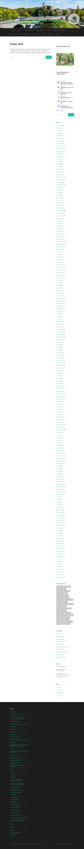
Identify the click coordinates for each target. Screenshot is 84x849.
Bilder (66, 593)
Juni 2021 (58, 282)
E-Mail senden (59, 677)
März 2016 (58, 445)
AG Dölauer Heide (15, 797)
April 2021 (58, 288)
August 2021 (59, 277)
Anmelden (58, 687)
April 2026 (58, 135)
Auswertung (67, 590)
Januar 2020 (59, 326)
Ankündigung (59, 639)
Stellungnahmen (59, 657)
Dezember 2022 (59, 239)
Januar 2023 (59, 236)
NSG (58, 617)
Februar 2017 (59, 417)
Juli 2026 (58, 128)
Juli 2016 (58, 435)
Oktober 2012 (59, 551)
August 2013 (59, 525)
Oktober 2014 (59, 489)
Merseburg (67, 614)
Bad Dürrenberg (60, 593)
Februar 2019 (59, 355)
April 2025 (58, 166)
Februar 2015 (59, 479)
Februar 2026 (59, 140)
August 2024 (59, 187)
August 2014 (59, 494)
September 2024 (60, 184)
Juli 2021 (58, 280)
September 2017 (60, 399)
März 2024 (58, 200)
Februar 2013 (59, 540)
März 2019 (58, 352)
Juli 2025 (58, 159)
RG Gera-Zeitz (13, 742)
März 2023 (58, 231)
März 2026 (58, 138)
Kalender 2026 (13, 734)
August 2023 (59, 218)
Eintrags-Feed (59, 689)
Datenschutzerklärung (15, 832)
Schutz (58, 621)
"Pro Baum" (59, 586)
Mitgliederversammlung (65, 97)
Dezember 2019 (59, 329)
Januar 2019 (59, 357)
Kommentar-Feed (60, 692)
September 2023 (60, 215)
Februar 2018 (59, 386)
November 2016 (59, 424)
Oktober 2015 (59, 458)
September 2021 (60, 275)
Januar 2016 (59, 450)
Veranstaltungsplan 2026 (15, 762)
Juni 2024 (58, 192)
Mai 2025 (58, 164)
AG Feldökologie (14, 799)
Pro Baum (58, 654)
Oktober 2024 (59, 182)
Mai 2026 (58, 133)
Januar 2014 (59, 512)
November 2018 (59, 362)
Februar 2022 (59, 262)
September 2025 (60, 153)
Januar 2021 (59, 295)
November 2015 (59, 455)
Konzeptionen (13, 834)
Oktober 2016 (59, 427)
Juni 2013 (58, 530)
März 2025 (58, 169)
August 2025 (59, 156)
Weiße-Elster (59, 623)
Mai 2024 (58, 195)
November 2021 (59, 269)
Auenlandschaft (60, 590)
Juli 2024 (58, 189)
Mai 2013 (58, 533)
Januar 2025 (59, 174)
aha (69, 586)
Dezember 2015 (59, 453)
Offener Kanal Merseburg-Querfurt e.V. (20, 34)
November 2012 (59, 548)
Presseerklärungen (60, 652)
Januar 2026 (59, 143)
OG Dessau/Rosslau (15, 809)
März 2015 (58, 476)
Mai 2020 (58, 316)
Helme (58, 610)
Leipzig (58, 614)
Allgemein (58, 636)
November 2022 (59, 241)
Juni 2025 (58, 161)
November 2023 (59, 210)
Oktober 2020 (59, 303)
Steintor (66, 621)
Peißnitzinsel (67, 617)
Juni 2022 (58, 254)
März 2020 (58, 321)
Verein (19, 30)
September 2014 (60, 491)
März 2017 (58, 414)
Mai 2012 (58, 564)
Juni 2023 (58, 223)
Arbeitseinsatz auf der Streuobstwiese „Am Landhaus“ (67, 107)
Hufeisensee (68, 612)
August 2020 (59, 308)
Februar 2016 (59, 448)
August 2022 (59, 249)
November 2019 (59, 331)
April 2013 (58, 535)
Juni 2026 (58, 130)
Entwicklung (70, 599)
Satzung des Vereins (15, 787)
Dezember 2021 (59, 267)
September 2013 (60, 522)
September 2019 (60, 337)
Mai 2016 (58, 440)
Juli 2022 (58, 251)
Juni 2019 (58, 344)
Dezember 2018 (59, 360)
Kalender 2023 (13, 726)
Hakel (66, 608)
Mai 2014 (58, 502)
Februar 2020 (59, 324)
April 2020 (58, 319)
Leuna (62, 614)
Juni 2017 (58, 406)
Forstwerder (59, 606)
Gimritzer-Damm (60, 608)
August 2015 (59, 463)
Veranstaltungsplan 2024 (15, 760)
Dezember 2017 (59, 391)
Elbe (65, 599)
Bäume (66, 595)
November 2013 (59, 517)
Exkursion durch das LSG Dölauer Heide (65, 93)
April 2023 (58, 228)
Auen (65, 588)
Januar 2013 (59, 543)
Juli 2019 (58, 342)
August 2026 (59, 125)
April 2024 (58, 197)
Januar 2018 (59, 388)
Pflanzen (58, 619)
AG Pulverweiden (15, 804)
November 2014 (59, 486)
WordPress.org (59, 695)
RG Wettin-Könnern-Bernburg (17, 820)
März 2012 (58, 569)
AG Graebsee (14, 802)
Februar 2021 (59, 293)
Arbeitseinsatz (59, 588)
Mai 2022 (58, 257)
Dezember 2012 (59, 546)
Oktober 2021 (59, 272)
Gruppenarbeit (40, 30)
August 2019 (59, 339)
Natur (72, 614)
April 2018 (58, 380)
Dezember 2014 (59, 484)
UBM (48, 30)
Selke (62, 621)
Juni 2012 (58, 561)
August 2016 (59, 432)
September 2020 (60, 306)
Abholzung (65, 586)
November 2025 (59, 148)
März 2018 (58, 383)
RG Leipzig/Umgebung (16, 815)
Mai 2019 (58, 347)
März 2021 (58, 290)
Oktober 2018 (59, 365)
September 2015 (60, 460)
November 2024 (59, 179)
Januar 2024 (59, 205)
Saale (63, 619)
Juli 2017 (58, 404)
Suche (64, 34)
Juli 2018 (58, 373)
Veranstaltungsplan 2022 (16, 789)
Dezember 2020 (59, 298)
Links (44, 34)
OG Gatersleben (14, 812)
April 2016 (58, 442)
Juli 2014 (58, 497)
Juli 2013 (58, 528)
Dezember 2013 (59, 515)
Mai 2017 (58, 409)
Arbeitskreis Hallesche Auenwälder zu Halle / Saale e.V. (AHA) (28, 843)
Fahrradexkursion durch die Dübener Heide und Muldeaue (66, 83)
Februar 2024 (59, 202)
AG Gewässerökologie (58, 30)
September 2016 (60, 429)
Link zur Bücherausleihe (15, 737)
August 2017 (59, 401)
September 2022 (60, 246)
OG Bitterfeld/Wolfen (15, 807)
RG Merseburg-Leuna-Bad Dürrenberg (19, 817)
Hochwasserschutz (60, 612)
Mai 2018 (58, 378)
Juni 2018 (58, 375)
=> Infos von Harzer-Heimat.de (16, 719)
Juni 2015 (58, 468)
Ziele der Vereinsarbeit (16, 792)
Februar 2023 (59, 233)
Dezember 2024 (59, 177)
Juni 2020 (58, 313)
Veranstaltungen (28, 30)
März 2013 (58, 538)
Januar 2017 (59, 419)
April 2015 (58, 473)
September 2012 (60, 553)
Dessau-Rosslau (60, 599)
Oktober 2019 (59, 334)
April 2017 (58, 411)
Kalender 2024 (13, 729)
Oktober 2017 (59, 396)
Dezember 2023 (59, 208)
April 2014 (58, 504)
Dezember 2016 (59, 422)
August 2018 (59, 370)
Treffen (71, 621)
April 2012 (58, 566)
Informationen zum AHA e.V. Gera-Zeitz (18, 724)
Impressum (57, 34)
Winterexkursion (67, 623)
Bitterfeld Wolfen (60, 595)
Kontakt (50, 34)
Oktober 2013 (59, 520)
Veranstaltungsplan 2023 (15, 757)
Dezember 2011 (59, 577)
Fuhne (64, 606)
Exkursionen (64, 601)
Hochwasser (63, 610)
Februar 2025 (59, 171)
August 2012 (59, 556)
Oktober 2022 (59, 244)
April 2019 (58, 350)
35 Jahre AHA (36, 34)
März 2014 (58, 507)
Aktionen (58, 634)
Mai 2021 (58, 285)
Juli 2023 (58, 220)
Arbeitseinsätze (59, 641)
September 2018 (60, 368)
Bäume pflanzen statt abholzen (63, 597)
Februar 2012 (59, 571)
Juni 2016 (58, 437)
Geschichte (13, 777)
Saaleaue (67, 619)
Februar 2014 (59, 509)
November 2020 (59, 300)
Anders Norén (65, 843)
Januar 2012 (59, 574)
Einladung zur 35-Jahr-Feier (17, 714)
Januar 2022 (59, 264)
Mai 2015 (58, 471)
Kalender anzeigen (60, 110)
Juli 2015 (58, 466)
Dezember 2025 (59, 146)
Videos (11, 824)
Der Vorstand (14, 774)
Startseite (12, 30)
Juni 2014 (58, 499)
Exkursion (59, 601)
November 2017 (59, 393)
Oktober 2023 (59, 213)
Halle (70, 608)
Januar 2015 (59, 481)
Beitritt (12, 771)
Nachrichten (59, 649)
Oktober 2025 (59, 151)
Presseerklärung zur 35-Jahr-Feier (18, 717)
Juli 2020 (58, 311)
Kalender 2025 (13, 731)
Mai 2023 (58, 226)
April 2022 (58, 259)
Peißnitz (62, 617)
